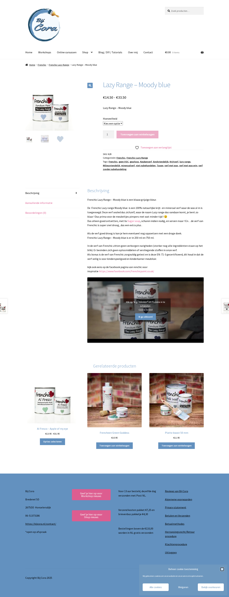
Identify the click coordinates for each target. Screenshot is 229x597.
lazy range (185, 161)
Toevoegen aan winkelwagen (137, 134)
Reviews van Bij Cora (176, 491)
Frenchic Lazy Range (59, 64)
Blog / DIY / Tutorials (110, 52)
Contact (148, 52)
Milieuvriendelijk (111, 165)
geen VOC (124, 161)
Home (28, 52)
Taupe (160, 165)
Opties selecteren (52, 441)
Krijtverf (174, 161)
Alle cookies (156, 587)
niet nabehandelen (146, 165)
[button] (222, 569)
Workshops (44, 52)
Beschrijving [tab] (32, 193)
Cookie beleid (146, 309)
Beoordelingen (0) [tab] (35, 212)
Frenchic (42, 64)
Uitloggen (171, 552)
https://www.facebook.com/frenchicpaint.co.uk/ (126, 271)
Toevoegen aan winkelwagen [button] (114, 445)
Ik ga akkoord (145, 316)
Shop (85, 52)
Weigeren (183, 587)
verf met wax (171, 165)
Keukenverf (146, 161)
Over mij (133, 52)
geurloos (134, 161)
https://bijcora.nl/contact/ (40, 523)
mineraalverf (128, 165)
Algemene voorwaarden (178, 499)
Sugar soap (134, 221)
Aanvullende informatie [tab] (38, 203)
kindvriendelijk (160, 161)
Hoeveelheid (110, 118)
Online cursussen (66, 52)
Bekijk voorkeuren (210, 587)
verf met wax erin (188, 165)
